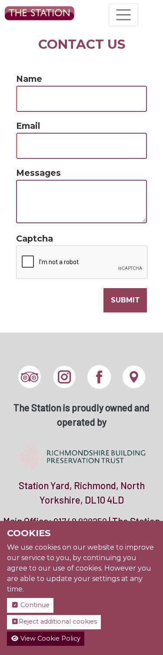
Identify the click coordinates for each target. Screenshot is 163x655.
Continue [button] (34, 605)
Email (28, 126)
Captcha (34, 238)
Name (29, 79)
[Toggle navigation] (123, 14)
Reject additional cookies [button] (58, 621)
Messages (38, 173)
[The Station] (40, 15)
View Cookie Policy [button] (49, 638)
